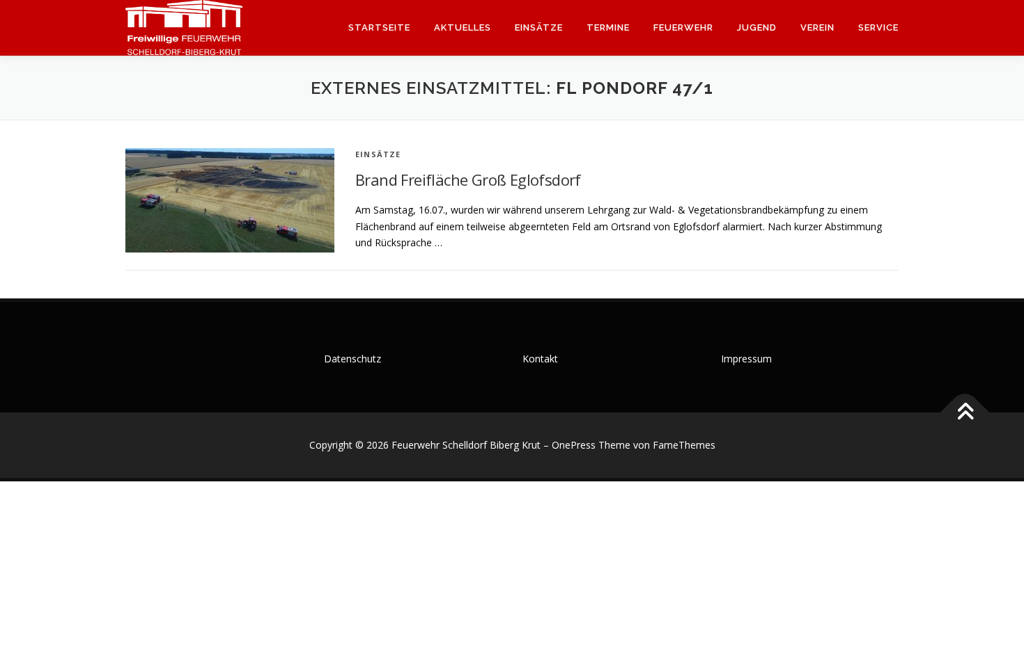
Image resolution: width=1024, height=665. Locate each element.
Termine (608, 27)
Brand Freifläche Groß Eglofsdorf (468, 179)
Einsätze (539, 27)
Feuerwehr (683, 27)
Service (878, 27)
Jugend (757, 27)
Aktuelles (462, 27)
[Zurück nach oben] (965, 413)
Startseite (379, 27)
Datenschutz (352, 358)
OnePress (574, 444)
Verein (817, 27)
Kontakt (540, 358)
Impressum (746, 358)
